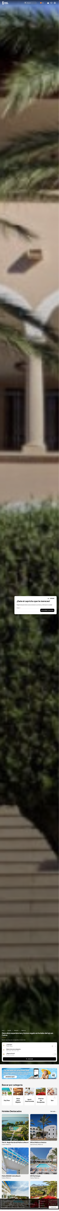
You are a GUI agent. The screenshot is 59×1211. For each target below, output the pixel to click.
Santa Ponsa (33, 1144)
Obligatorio (42, 1201)
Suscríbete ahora (47, 610)
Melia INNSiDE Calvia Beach (11, 1176)
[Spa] (52, 1091)
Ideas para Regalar (18, 1100)
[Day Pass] (29, 1073)
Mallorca (23, 1030)
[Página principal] (5, 3)
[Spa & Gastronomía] (29, 1091)
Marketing (42, 1205)
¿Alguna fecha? (10, 1053)
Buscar (30, 1059)
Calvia (3, 1144)
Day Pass (7, 1100)
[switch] (54, 1054)
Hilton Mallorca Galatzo (38, 1142)
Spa (52, 1100)
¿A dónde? (9, 1044)
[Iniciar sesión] (55, 3)
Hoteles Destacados (12, 1111)
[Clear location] (52, 1046)
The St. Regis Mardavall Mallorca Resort (15, 1142)
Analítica (42, 1203)
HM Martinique (35, 1176)
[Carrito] (48, 3)
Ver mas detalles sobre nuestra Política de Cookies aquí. (13, 1207)
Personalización (43, 1207)
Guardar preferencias (53, 1200)
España (9, 1030)
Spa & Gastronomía (29, 1100)
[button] (29, 1050)
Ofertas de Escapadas (41, 1100)
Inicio (3, 1030)
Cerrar (52, 598)
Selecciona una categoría (13, 1049)
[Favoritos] (52, 3)
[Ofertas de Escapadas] (41, 1091)
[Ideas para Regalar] (18, 1091)
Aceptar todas (53, 1207)
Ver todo (52, 1111)
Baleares (16, 1030)
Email (18, 608)
